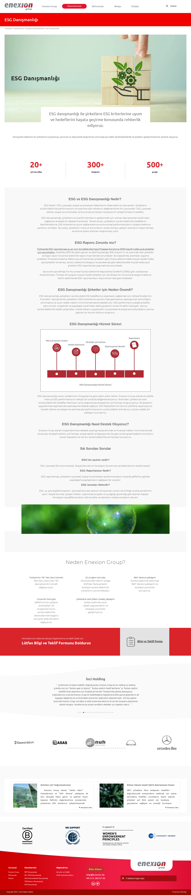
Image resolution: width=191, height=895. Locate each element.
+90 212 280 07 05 (95, 878)
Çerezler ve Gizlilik (63, 872)
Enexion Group (49, 6)
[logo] (20, 6)
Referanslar (98, 6)
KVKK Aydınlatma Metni (64, 875)
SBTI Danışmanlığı (30, 872)
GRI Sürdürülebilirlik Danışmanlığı (36, 878)
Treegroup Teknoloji (179, 892)
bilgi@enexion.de (95, 875)
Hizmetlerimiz (74, 6)
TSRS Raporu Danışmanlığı (33, 881)
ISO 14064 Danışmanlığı (32, 875)
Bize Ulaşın (95, 869)
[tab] (78, 712)
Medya (117, 6)
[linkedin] (93, 884)
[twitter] (98, 884)
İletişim (135, 6)
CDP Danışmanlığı (30, 885)
